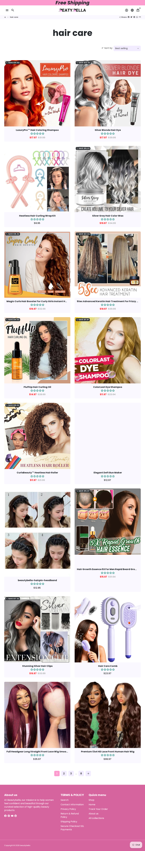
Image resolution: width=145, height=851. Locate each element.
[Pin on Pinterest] (134, 17)
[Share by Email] (140, 17)
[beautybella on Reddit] (15, 816)
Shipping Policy (69, 821)
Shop (91, 800)
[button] (37, 133)
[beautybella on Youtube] (12, 816)
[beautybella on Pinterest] (9, 816)
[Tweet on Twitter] (131, 17)
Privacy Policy (68, 809)
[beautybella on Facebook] (5, 816)
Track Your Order (98, 809)
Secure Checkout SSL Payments (72, 827)
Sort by (107, 48)
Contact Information (72, 804)
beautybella (25, 845)
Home (92, 804)
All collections (96, 818)
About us (93, 813)
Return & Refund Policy (70, 815)
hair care (14, 17)
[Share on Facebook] (128, 17)
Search (65, 800)
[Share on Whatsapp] (137, 17)
